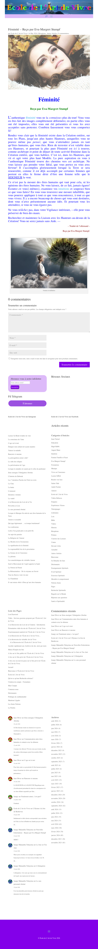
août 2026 (54, 721)
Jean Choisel (55, 439)
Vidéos (53, 524)
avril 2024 (54, 824)
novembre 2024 (56, 798)
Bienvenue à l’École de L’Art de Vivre (21, 671)
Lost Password (13, 614)
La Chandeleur (13, 578)
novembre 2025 (56, 754)
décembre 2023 (56, 839)
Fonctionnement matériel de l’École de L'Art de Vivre (26, 632)
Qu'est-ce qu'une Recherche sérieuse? (20, 678)
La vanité (11, 498)
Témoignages (55, 509)
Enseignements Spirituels (59, 568)
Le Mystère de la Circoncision (18, 542)
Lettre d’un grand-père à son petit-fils (21, 531)
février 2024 (55, 831)
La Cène (11, 483)
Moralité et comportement (60, 579)
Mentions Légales (14, 700)
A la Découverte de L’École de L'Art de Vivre (25, 642)
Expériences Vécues (58, 505)
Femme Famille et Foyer (59, 457)
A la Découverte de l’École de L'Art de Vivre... (24, 636)
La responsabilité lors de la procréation (21, 549)
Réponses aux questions (59, 597)
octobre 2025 (55, 758)
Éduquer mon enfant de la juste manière (21, 447)
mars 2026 (54, 739)
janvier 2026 (55, 747)
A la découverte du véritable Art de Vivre (22, 639)
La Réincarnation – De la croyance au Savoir (23, 571)
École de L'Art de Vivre (16, 674)
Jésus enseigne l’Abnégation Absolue (20, 472)
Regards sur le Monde (58, 594)
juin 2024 (54, 817)
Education (54, 443)
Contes (53, 542)
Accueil (10, 667)
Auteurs (54, 490)
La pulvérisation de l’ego (16, 465)
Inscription (14, 387)
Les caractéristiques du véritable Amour (21, 560)
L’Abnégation (78, 656)
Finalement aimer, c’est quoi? (69, 634)
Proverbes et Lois (14, 506)
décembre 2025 (56, 750)
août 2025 (54, 765)
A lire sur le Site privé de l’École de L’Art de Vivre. (26, 657)
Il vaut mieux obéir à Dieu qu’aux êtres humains (24, 582)
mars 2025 (54, 783)
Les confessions (13, 527)
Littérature (54, 513)
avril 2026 (54, 735)
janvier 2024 (55, 835)
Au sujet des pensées (15, 534)
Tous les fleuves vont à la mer (18, 575)
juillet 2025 (55, 769)
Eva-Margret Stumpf (58, 461)
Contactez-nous (13, 689)
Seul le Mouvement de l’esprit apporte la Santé (24, 564)
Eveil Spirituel (56, 572)
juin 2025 (54, 772)
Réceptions (42, 33)
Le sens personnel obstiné (16, 509)
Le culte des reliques (15, 461)
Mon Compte (12, 685)
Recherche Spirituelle (58, 590)
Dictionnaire (55, 564)
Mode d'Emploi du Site (16, 649)
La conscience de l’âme (16, 439)
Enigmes (54, 502)
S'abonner (27, 403)
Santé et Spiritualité (58, 601)
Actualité (54, 549)
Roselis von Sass (56, 479)
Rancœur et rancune (15, 454)
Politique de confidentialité (17, 697)
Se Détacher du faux (58, 560)
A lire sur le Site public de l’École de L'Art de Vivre (26, 653)
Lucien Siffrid (56, 476)
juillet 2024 (55, 813)
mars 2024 (54, 828)
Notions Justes (56, 583)
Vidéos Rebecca (56, 498)
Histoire (54, 527)
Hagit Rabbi (55, 446)
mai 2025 (54, 776)
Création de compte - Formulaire (19, 682)
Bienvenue (54, 557)
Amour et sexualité (14, 519)
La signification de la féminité (18, 545)
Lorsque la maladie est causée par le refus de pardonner (27, 469)
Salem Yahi (55, 483)
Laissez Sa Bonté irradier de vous (19, 436)
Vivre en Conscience (58, 472)
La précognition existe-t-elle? (18, 458)
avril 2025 (54, 780)
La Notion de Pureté (15, 567)
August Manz (55, 450)
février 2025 (55, 787)
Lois (52, 516)
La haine (11, 487)
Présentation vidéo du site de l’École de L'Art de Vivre (26, 628)
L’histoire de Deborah (15, 476)
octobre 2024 (55, 802)
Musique (54, 468)
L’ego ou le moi (13, 443)
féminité (30, 117)
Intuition (54, 454)
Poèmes (53, 535)
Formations (55, 465)
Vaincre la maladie (14, 450)
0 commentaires (63, 33)
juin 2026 (54, 728)
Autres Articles (52, 33)
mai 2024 (54, 820)
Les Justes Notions (14, 704)
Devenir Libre (56, 546)
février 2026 (55, 743)
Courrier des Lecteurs (58, 538)
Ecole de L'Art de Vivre (19, 33)
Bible (53, 520)
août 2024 (54, 809)
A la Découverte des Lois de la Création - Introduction (26, 625)
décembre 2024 (56, 795)
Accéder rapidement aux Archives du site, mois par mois (27, 646)
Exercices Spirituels (58, 575)
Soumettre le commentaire (74, 364)
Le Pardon (11, 708)
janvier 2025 (55, 791)
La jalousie (12, 556)
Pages (53, 586)
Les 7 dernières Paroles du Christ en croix (22, 480)
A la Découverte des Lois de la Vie (20, 502)
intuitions (63, 189)
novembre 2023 (56, 842)
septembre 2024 (56, 806)
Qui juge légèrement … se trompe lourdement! (24, 523)
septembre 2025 (56, 761)
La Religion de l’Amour (16, 538)
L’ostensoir (11, 491)
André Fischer (56, 487)
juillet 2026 (55, 724)
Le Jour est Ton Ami (81, 652)
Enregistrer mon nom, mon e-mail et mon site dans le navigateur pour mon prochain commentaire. (44, 358)
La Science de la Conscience (17, 553)
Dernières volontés (14, 495)
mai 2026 (54, 732)
